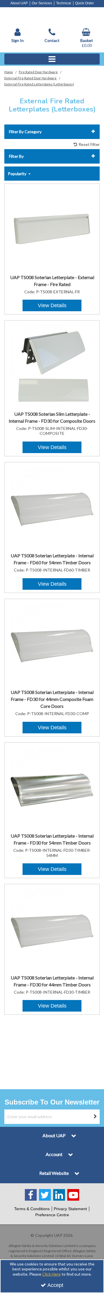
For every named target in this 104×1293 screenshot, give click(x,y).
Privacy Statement (70, 1208)
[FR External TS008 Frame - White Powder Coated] (52, 228)
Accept (55, 1285)
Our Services (42, 3)
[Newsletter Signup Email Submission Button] (95, 1116)
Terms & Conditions (32, 1208)
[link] (31, 1195)
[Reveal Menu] (52, 59)
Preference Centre (52, 1215)
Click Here (51, 1274)
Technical (63, 3)
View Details (52, 305)
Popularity (17, 173)
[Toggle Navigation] (52, 59)
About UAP (19, 3)
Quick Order (84, 3)
